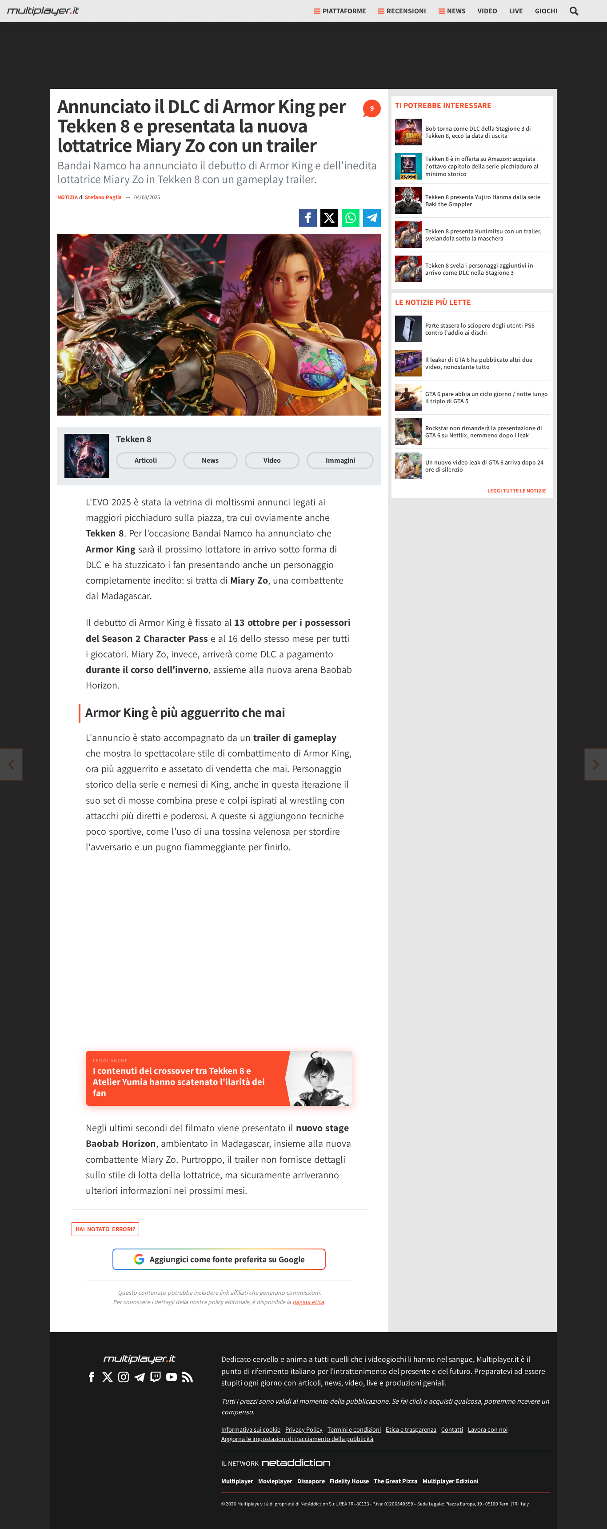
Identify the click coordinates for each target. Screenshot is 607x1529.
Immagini (340, 460)
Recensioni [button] (406, 11)
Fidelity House (349, 1481)
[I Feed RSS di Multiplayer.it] (187, 1376)
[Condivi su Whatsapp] (350, 218)
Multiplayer (237, 1481)
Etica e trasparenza (411, 1429)
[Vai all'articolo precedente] (596, 764)
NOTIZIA (67, 197)
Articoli (146, 460)
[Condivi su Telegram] (372, 218)
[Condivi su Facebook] (308, 218)
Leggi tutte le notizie (516, 491)
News (210, 460)
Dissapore (311, 1481)
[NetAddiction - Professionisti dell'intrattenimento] (296, 1463)
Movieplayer (275, 1481)
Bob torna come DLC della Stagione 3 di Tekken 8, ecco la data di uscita (478, 132)
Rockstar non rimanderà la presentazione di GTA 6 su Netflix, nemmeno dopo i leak (483, 432)
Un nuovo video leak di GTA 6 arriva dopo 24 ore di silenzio (484, 466)
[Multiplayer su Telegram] (139, 1376)
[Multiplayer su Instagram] (123, 1376)
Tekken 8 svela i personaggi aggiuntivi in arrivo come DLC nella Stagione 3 (479, 269)
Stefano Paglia (104, 197)
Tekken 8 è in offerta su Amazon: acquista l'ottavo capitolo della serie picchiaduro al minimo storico (482, 166)
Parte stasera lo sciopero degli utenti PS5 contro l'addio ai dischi (480, 329)
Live (516, 11)
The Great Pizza (396, 1481)
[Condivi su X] (329, 218)
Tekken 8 (134, 439)
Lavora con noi (487, 1429)
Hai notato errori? (105, 1229)
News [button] (456, 11)
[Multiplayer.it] (43, 11)
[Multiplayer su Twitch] (155, 1376)
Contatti (452, 1429)
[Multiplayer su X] (107, 1376)
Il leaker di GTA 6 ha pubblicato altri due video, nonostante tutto (478, 363)
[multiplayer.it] (140, 1358)
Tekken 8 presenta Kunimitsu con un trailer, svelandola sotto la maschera (483, 235)
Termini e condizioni (354, 1429)
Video (487, 11)
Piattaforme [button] (344, 11)
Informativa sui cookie (250, 1429)
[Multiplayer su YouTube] (171, 1376)
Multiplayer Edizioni (451, 1481)
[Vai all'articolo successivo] (11, 764)
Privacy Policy (304, 1429)
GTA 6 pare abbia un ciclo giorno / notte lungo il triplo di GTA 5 (486, 397)
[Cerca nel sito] (574, 11)
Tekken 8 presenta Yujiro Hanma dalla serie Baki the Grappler (482, 200)
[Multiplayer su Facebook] (91, 1376)
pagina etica (308, 1302)
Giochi (546, 11)
